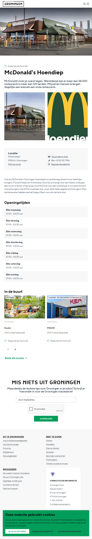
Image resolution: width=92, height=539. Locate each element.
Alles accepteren (17, 531)
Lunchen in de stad (11, 485)
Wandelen (50, 444)
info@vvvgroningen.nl (61, 504)
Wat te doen (54, 437)
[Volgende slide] (15, 349)
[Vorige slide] (8, 349)
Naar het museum (10, 488)
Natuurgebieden (10, 456)
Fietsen (49, 440)
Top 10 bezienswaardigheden (15, 440)
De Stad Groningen (11, 444)
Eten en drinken (52, 448)
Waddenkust (8, 452)
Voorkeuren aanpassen (69, 531)
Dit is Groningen (13, 437)
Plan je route (14, 164)
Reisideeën (9, 469)
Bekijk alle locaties (14, 358)
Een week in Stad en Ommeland (16, 473)
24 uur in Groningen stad (13, 477)
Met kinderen (51, 460)
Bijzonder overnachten (55, 456)
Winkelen (50, 452)
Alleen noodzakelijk (42, 531)
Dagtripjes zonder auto (12, 481)
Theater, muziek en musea (57, 463)
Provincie (7, 448)
